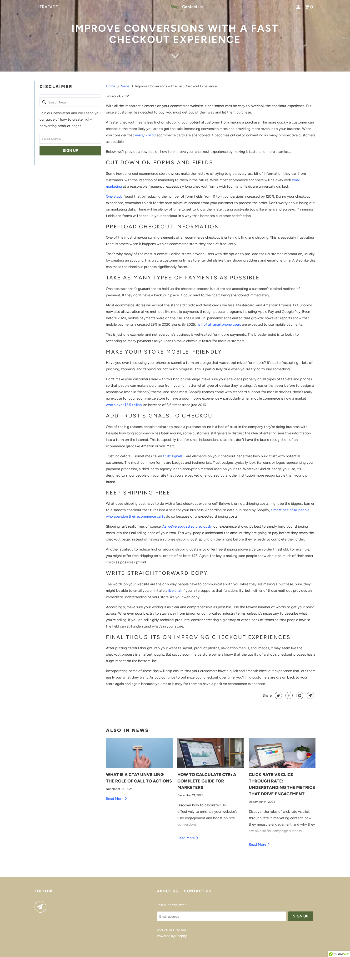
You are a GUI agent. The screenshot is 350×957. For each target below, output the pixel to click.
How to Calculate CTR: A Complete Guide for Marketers (206, 781)
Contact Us (197, 891)
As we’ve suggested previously (187, 526)
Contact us (192, 6)
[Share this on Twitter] (278, 695)
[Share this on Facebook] (288, 695)
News (125, 86)
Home (111, 86)
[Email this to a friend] (310, 695)
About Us (167, 891)
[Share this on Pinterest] (299, 695)
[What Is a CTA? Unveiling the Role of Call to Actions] (139, 753)
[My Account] (298, 7)
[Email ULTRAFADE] (42, 907)
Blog (174, 6)
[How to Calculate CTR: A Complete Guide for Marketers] (210, 753)
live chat (175, 590)
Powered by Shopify (172, 936)
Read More (115, 799)
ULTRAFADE (46, 7)
